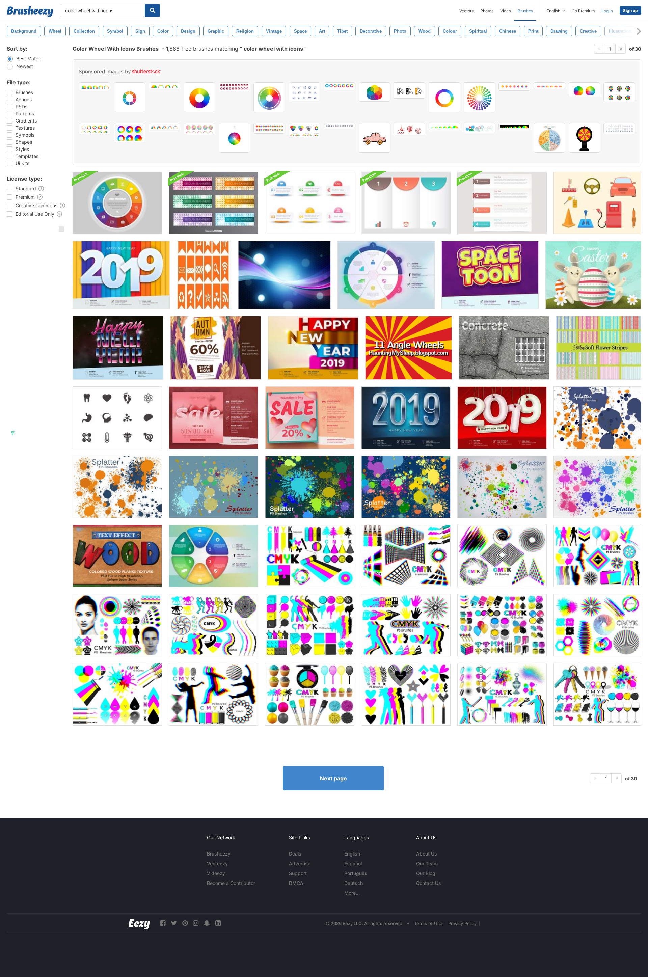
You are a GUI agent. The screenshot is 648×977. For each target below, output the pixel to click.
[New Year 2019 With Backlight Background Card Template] (406, 417)
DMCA (296, 883)
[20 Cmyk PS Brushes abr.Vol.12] (309, 625)
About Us (426, 854)
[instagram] (195, 923)
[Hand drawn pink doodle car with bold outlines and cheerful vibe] (374, 138)
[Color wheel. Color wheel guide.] (584, 89)
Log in (607, 10)
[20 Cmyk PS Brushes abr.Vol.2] (309, 556)
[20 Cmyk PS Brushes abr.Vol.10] (406, 625)
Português (355, 873)
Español (353, 863)
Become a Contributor (231, 883)
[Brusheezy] (30, 11)
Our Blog (425, 873)
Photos (486, 10)
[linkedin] (218, 923)
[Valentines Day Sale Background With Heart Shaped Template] (213, 417)
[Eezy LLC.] (139, 923)
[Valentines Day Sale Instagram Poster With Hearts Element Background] (309, 417)
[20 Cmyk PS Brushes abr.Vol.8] (309, 694)
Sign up (630, 10)
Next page (333, 778)
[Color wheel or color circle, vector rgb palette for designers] (479, 97)
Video (505, 10)
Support (298, 873)
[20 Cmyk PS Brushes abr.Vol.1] (117, 694)
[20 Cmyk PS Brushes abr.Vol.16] (502, 694)
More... (352, 893)
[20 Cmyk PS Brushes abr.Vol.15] (597, 694)
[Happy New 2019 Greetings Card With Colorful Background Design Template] (121, 275)
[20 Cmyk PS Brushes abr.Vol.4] (502, 556)
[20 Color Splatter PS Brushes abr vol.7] (117, 487)
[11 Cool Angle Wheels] (408, 348)
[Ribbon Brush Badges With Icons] (204, 275)
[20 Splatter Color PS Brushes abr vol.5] (597, 487)
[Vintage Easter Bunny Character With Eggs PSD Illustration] (593, 275)
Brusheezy (219, 854)
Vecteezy (217, 863)
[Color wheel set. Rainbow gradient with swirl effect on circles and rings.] (129, 132)
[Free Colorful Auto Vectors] (597, 203)
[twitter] (174, 923)
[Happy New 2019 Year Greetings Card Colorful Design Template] (313, 348)
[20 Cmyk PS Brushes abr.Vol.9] (406, 694)
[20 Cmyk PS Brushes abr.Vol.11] (213, 625)
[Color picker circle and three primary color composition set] (304, 130)
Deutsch (353, 883)
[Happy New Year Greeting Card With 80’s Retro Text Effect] (118, 348)
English (352, 854)
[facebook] (162, 923)
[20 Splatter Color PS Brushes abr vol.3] (406, 487)
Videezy (216, 873)
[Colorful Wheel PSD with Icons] (117, 203)
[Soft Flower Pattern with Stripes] (598, 348)
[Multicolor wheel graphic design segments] (129, 97)
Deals (295, 854)
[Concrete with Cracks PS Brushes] (504, 348)
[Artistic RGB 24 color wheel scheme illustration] (269, 97)
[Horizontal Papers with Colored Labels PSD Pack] (502, 203)
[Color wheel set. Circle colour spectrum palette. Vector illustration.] (164, 85)
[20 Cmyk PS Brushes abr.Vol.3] (406, 556)
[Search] (152, 10)
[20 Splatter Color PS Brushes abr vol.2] (309, 487)
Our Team (427, 863)
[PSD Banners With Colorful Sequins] (213, 203)
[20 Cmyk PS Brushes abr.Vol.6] (597, 556)
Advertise (299, 863)
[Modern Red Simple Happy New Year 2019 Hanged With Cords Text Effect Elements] (502, 417)
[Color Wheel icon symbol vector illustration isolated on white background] (234, 138)
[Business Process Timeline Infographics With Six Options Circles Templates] (386, 275)
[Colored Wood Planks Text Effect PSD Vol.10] (117, 556)
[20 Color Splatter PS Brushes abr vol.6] (597, 417)
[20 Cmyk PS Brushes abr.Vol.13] (502, 625)
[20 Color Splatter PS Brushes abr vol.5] (502, 487)
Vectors (466, 10)
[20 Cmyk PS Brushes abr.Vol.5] (597, 625)
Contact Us (428, 883)
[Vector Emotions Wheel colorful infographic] (549, 138)
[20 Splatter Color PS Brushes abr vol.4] (213, 487)
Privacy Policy (462, 923)
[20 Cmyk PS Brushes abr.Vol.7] (213, 694)
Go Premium (583, 10)
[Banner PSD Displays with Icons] (309, 203)
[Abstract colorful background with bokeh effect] (284, 275)
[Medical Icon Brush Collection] (117, 417)
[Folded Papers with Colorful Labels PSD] (406, 203)
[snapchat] (207, 923)
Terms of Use (428, 923)
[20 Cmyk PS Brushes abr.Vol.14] (117, 625)
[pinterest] (185, 923)
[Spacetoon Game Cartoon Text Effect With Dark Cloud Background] (490, 275)
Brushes (525, 10)
